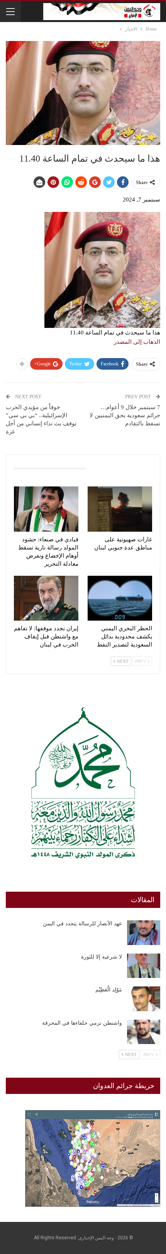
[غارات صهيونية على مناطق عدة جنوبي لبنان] (120, 509)
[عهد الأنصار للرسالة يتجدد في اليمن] (143, 932)
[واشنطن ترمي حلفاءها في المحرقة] (143, 1032)
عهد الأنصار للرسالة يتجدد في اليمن (82, 923)
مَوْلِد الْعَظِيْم (108, 990)
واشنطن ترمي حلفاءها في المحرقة (82, 1023)
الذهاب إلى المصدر (137, 342)
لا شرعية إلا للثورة (101, 957)
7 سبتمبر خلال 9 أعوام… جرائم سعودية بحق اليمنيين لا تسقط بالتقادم (125, 415)
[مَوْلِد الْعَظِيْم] (143, 998)
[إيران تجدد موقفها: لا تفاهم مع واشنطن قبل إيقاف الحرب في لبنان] (46, 598)
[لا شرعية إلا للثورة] (143, 966)
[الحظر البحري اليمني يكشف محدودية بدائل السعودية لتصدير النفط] (120, 598)
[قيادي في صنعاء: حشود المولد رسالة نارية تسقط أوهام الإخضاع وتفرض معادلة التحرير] (46, 509)
